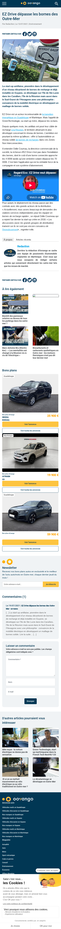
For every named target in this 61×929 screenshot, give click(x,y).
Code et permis (7, 859)
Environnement (35, 24)
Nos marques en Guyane (11, 825)
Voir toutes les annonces (30, 431)
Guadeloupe (9, 376)
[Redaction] (10, 253)
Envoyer (30, 701)
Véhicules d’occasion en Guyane (14, 822)
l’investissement (10, 229)
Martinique (8, 435)
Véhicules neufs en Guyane (12, 818)
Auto (4, 848)
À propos (8, 239)
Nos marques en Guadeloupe (12, 815)
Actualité (5, 844)
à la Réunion (17, 130)
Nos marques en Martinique (12, 836)
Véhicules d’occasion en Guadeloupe (15, 811)
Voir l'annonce (30, 424)
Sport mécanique (8, 855)
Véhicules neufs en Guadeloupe (13, 807)
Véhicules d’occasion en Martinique (15, 833)
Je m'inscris (51, 584)
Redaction (23, 246)
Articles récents (23, 239)
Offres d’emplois (8, 874)
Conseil (5, 863)
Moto (4, 852)
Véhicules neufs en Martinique (13, 829)
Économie (5, 870)
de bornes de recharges (27, 139)
